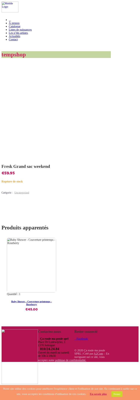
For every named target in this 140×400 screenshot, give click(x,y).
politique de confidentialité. (70, 360)
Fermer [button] (117, 394)
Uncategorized (21, 192)
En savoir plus (98, 394)
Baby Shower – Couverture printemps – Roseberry (31, 303)
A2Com (98, 353)
